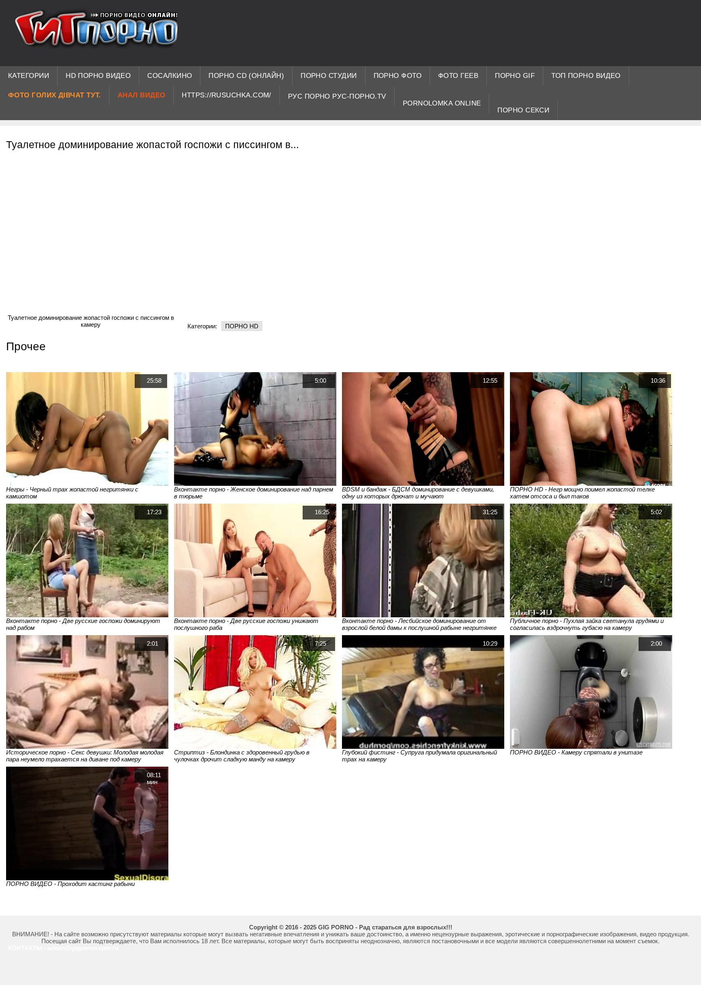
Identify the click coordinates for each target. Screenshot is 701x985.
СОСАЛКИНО (169, 76)
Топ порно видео (586, 76)
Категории (28, 76)
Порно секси (523, 110)
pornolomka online (442, 103)
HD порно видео (98, 76)
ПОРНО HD (241, 326)
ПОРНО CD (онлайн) (246, 76)
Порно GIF (515, 76)
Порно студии (329, 76)
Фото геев (458, 76)
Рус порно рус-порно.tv (337, 96)
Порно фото (398, 76)
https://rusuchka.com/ (226, 95)
